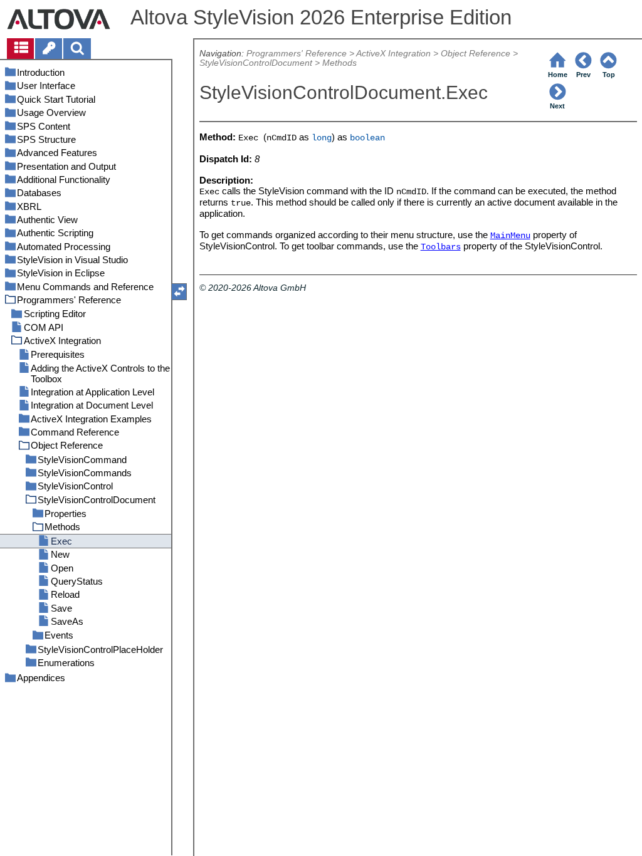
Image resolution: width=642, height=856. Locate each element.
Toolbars (441, 247)
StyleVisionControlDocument (255, 63)
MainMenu (510, 236)
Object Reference (475, 53)
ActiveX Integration (393, 53)
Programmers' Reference (296, 53)
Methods (339, 63)
